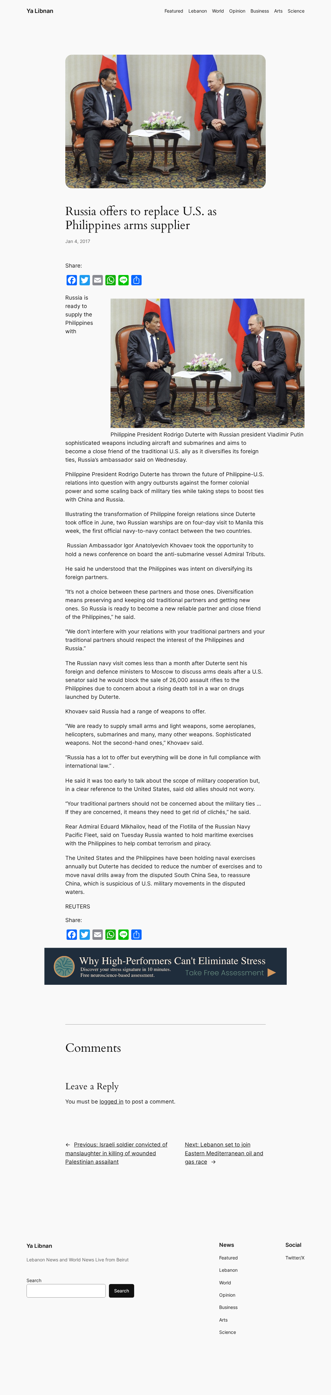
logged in (111, 1101)
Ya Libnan (40, 10)
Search (34, 1280)
